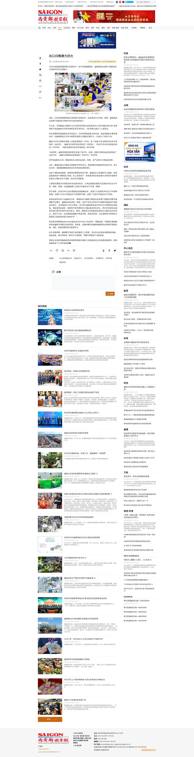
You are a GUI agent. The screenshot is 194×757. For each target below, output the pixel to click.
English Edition (69, 2)
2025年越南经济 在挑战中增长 (76, 351)
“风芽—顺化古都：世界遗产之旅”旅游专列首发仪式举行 (139, 516)
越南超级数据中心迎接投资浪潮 (135, 419)
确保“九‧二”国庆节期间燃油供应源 (136, 186)
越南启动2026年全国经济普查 (76, 433)
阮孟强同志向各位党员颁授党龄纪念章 (137, 99)
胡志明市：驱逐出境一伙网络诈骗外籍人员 (139, 124)
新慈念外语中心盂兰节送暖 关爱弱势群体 (138, 281)
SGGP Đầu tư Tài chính (96, 2)
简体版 (134, 28)
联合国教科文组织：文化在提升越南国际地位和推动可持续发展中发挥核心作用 (140, 495)
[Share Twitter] (40, 69)
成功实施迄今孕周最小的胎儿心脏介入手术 (139, 458)
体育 (92, 28)
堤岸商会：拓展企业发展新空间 (77, 371)
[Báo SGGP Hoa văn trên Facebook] (117, 2)
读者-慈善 (115, 28)
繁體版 (142, 28)
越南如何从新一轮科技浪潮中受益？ (137, 195)
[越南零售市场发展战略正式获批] (50, 666)
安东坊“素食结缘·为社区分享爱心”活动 (138, 272)
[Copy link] (40, 86)
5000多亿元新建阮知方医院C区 (135, 462)
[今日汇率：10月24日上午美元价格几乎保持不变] (50, 646)
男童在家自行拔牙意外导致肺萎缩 (136, 467)
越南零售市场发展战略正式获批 (77, 659)
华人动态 (80, 28)
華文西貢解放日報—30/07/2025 (135, 607)
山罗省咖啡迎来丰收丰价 (74, 558)
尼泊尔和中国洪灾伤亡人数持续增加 (137, 236)
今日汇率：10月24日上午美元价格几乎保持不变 (83, 639)
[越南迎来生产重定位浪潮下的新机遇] (50, 585)
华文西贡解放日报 (53, 16)
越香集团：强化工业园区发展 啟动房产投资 (81, 392)
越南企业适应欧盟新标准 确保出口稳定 (80, 474)
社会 (49, 28)
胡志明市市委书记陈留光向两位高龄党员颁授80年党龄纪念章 (140, 574)
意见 (150, 28)
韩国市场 (63, 262)
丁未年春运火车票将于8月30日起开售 (137, 584)
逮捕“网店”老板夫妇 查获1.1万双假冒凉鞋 (138, 129)
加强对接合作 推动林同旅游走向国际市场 (138, 550)
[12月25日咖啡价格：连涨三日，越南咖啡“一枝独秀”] (50, 460)
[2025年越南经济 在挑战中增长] (50, 358)
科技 (97, 28)
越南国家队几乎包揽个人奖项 (134, 364)
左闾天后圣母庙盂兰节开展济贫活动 (137, 276)
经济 (59, 28)
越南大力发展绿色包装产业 (75, 700)
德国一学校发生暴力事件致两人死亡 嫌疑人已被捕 (139, 230)
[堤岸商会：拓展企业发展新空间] (50, 378)
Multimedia (131, 556)
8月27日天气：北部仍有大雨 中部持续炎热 (139, 589)
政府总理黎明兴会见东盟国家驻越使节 (58, 6)
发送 (111, 294)
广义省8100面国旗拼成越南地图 (135, 580)
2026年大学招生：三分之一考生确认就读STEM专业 (138, 331)
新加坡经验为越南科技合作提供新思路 (137, 424)
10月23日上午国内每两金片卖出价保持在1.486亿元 (84, 680)
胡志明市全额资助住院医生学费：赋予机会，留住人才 (140, 452)
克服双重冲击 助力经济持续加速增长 (79, 517)
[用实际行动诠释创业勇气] (50, 317)
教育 (87, 28)
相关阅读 (42, 306)
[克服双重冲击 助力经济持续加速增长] (50, 524)
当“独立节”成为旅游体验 (133, 546)
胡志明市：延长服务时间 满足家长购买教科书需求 (139, 314)
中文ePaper (110, 2)
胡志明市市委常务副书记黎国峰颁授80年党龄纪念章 (139, 87)
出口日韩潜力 (88, 258)
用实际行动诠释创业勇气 (74, 310)
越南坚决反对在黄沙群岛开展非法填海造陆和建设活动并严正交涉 (140, 94)
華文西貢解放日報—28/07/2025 (135, 616)
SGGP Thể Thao (82, 2)
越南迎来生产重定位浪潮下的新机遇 (79, 578)
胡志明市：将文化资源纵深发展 (136, 476)
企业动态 (66, 28)
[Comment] (40, 92)
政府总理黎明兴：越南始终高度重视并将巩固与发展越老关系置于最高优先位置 (139, 59)
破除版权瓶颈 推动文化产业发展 (135, 490)
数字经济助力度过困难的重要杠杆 (77, 330)
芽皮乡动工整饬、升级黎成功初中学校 (137, 319)
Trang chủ (39, 28)
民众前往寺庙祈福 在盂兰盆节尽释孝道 (138, 505)
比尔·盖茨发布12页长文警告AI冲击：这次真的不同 (139, 223)
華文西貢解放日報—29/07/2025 (135, 612)
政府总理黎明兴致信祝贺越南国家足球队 (138, 359)
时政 (44, 28)
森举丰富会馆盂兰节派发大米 (134, 285)
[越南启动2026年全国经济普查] (50, 440)
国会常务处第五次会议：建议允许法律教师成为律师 (94, 6)
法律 (54, 28)
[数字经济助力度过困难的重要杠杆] (50, 337)
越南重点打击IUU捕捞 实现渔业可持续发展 (81, 619)
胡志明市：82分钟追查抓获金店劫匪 (137, 133)
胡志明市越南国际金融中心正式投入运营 (80, 413)
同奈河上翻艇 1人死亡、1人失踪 (137, 560)
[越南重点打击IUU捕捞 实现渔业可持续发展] (50, 625)
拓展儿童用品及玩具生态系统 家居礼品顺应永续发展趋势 (87, 494)
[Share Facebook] (40, 63)
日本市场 (109, 258)
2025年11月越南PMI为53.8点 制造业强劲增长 (82, 537)
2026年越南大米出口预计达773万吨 (137, 190)
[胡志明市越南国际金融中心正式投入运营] (50, 419)
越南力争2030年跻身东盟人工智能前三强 (139, 388)
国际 (73, 28)
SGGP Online (58, 2)
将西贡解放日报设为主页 (148, 750)
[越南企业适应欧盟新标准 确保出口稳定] (50, 480)
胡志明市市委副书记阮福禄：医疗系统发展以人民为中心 (139, 434)
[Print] (40, 80)
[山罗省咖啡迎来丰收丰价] (50, 565)
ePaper (128, 597)
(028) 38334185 (43, 749)
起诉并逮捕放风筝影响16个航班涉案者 (139, 109)
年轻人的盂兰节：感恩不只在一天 (136, 501)
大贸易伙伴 (99, 258)
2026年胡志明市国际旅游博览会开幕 (137, 541)
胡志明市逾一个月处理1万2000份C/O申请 (138, 199)
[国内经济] (40, 97)
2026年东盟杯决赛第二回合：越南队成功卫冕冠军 (139, 376)
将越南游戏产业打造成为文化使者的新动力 (139, 410)
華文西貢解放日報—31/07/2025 (136, 601)
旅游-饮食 (124, 28)
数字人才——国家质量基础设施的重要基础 (139, 415)
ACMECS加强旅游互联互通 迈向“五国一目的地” (139, 536)
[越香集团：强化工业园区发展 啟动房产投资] (50, 399)
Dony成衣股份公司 (66, 258)
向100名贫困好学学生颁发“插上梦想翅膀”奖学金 (139, 325)
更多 (49, 719)
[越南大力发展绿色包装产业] (50, 707)
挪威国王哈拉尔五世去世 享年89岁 (138, 209)
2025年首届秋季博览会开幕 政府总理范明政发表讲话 (85, 598)
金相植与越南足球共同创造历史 (136, 342)
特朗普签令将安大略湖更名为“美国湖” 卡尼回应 (139, 241)
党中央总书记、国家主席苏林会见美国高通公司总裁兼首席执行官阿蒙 (143, 6)
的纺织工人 (78, 258)
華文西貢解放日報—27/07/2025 (135, 621)
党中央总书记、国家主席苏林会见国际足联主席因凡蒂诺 (140, 369)
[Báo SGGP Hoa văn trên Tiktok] (123, 2)
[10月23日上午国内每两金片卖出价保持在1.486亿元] (50, 686)
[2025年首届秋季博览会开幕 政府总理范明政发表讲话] (50, 605)
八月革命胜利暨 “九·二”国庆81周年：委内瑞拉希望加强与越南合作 (139, 80)
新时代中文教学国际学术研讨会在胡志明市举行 (139, 253)
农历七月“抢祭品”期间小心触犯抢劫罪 (137, 138)
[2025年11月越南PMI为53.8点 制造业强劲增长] (50, 544)
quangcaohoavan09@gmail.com (49, 752)
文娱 (108, 28)
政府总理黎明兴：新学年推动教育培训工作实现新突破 (139, 296)
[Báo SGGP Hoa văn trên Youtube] (120, 2)
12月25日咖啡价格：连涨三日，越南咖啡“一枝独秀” (85, 453)
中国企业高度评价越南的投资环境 (137, 171)
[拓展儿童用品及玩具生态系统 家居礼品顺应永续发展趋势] (50, 501)
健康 (103, 28)
